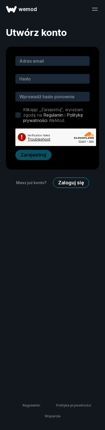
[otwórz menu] (95, 9)
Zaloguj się (71, 182)
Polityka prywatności (73, 405)
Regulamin (53, 115)
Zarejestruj (33, 155)
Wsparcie (53, 416)
